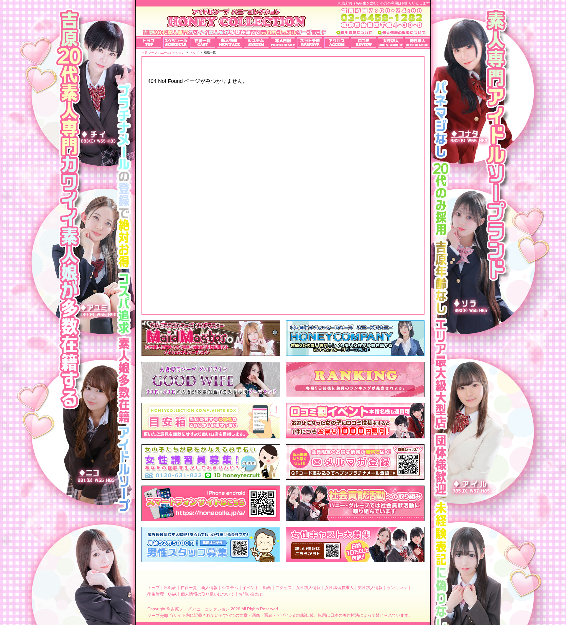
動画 (267, 587)
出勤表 (170, 587)
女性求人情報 (308, 587)
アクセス (283, 587)
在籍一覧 (188, 587)
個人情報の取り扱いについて (207, 593)
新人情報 (209, 587)
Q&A (172, 593)
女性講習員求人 (339, 587)
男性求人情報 (370, 587)
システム (230, 587)
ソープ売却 (157, 615)
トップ (153, 587)
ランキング (397, 587)
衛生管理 (155, 593)
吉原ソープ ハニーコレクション (200, 609)
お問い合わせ (250, 593)
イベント (250, 587)
